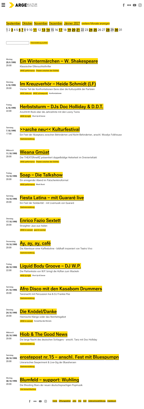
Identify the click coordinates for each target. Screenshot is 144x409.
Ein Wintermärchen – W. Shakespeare (59, 61)
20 (73, 30)
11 (35, 30)
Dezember (56, 23)
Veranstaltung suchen (39, 43)
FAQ (79, 401)
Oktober (27, 23)
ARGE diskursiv (26, 93)
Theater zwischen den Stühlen (47, 71)
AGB (84, 401)
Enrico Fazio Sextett (40, 220)
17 (60, 30)
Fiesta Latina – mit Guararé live (52, 197)
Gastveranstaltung (27, 139)
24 (91, 30)
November (41, 23)
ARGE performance (27, 71)
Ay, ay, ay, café (35, 243)
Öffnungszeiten (65, 401)
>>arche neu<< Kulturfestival (50, 129)
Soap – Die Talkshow (41, 175)
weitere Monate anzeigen (96, 23)
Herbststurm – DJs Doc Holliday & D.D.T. (61, 106)
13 (43, 30)
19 (69, 30)
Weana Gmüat (34, 152)
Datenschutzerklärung (97, 401)
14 (48, 30)
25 (95, 30)
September (13, 23)
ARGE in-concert (26, 230)
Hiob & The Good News (43, 334)
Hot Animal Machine (28, 389)
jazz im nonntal (40, 230)
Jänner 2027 (72, 23)
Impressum (111, 401)
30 (116, 30)
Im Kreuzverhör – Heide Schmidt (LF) (58, 84)
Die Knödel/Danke (38, 311)
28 (108, 30)
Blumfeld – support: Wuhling (49, 380)
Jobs (74, 401)
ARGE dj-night (25, 116)
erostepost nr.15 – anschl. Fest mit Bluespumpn (69, 357)
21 (78, 30)
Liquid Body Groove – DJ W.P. (50, 266)
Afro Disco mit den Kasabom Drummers (61, 288)
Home (55, 401)
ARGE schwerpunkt (40, 93)
